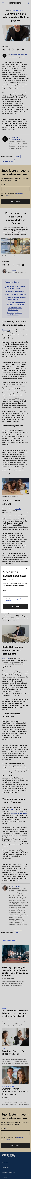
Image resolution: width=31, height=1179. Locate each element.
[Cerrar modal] (26, 568)
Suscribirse (15, 606)
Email (5, 590)
